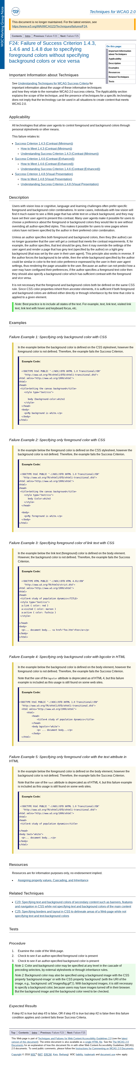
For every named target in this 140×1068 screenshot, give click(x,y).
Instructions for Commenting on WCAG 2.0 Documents (105, 1048)
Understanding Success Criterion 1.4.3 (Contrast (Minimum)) (60, 153)
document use (107, 1054)
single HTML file (93, 1042)
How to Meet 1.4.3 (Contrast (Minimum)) (46, 148)
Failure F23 (45, 36)
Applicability (115, 59)
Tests (111, 81)
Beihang (63, 1054)
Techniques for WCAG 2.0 (113, 11)
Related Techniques (119, 77)
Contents (17, 36)
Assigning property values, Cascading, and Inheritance (53, 880)
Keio (55, 1054)
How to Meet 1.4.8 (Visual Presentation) (46, 179)
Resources (114, 72)
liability (79, 1054)
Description (115, 63)
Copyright (16, 1054)
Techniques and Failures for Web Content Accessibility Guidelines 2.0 (75, 1038)
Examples (114, 68)
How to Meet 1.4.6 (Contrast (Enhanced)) (47, 163)
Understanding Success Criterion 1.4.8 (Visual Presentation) (60, 184)
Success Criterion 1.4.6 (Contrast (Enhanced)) (44, 158)
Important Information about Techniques (120, 53)
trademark (89, 1054)
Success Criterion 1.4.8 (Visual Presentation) (44, 174)
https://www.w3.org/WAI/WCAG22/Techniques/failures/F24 (49, 26)
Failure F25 (69, 36)
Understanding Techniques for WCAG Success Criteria (53, 83)
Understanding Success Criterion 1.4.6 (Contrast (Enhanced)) (60, 169)
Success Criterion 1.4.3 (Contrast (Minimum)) (44, 143)
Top (13, 1032)
